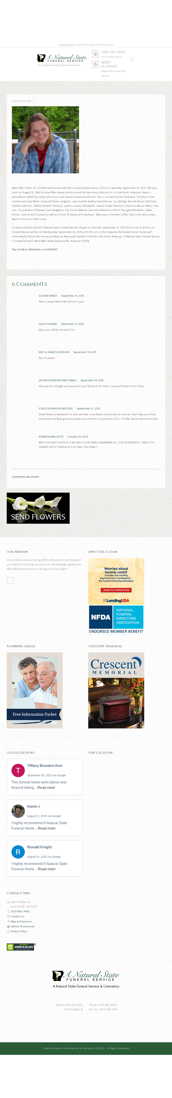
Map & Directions (21, 921)
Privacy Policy (19, 931)
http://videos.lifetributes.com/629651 (34, 249)
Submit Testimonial (22, 926)
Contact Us (17, 916)
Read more (46, 787)
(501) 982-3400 (113, 52)
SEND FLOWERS (109, 64)
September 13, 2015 (21, 101)
